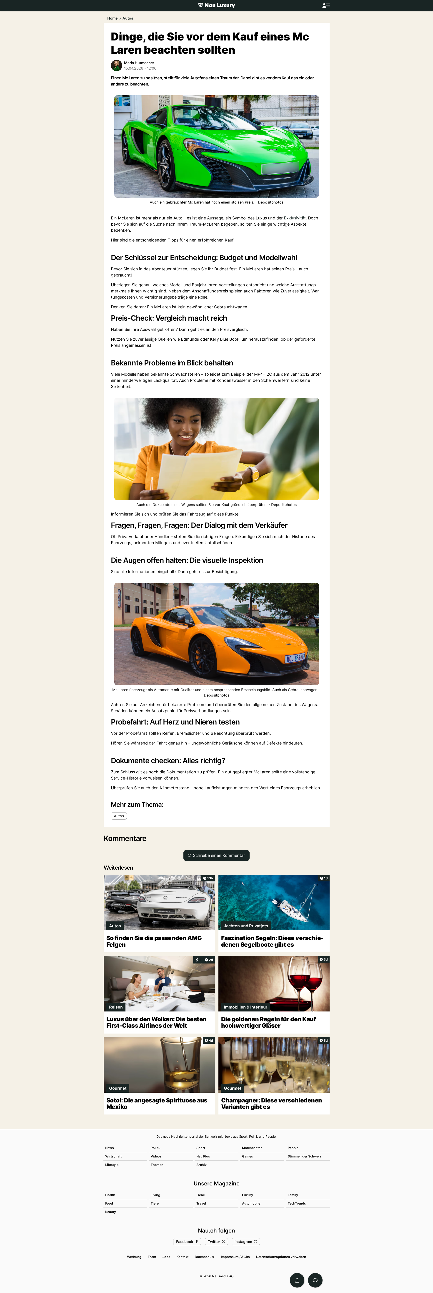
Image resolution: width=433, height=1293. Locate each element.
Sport (200, 1148)
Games (247, 1156)
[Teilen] (297, 1280)
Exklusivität (295, 218)
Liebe (200, 1195)
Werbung (134, 1257)
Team (152, 1257)
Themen (157, 1165)
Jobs (166, 1257)
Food (109, 1203)
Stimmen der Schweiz (304, 1156)
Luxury (247, 1195)
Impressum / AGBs (235, 1257)
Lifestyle (111, 1165)
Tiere (155, 1203)
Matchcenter (252, 1148)
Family (293, 1195)
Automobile (251, 1203)
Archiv (201, 1165)
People (293, 1148)
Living (155, 1195)
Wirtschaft (113, 1156)
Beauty (110, 1212)
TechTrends (297, 1203)
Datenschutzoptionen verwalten (281, 1257)
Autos (128, 18)
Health (110, 1195)
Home (112, 18)
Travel (201, 1203)
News (109, 1148)
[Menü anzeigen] (326, 5)
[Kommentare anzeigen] (315, 1280)
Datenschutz (205, 1257)
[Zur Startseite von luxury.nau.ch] (216, 5)
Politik (155, 1148)
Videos (156, 1156)
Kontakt (182, 1257)
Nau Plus (203, 1156)
